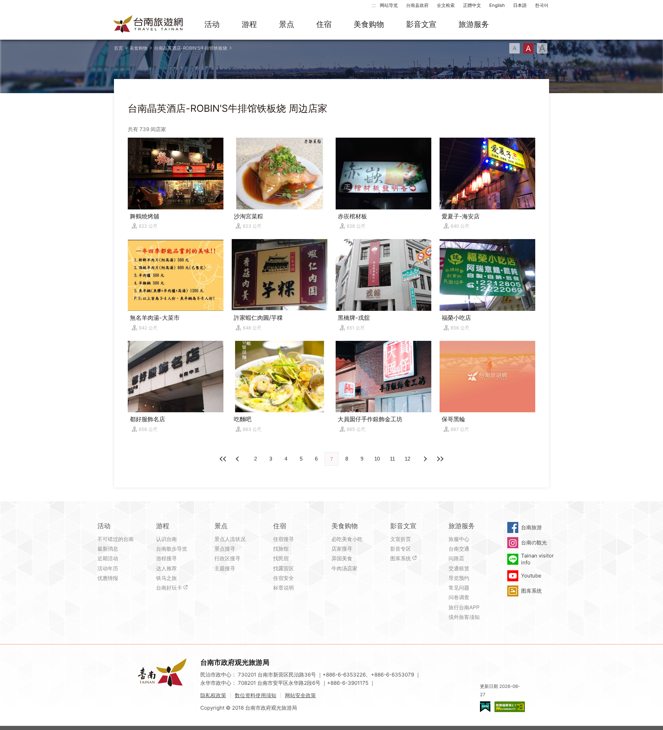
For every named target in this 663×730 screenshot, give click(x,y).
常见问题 (459, 587)
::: (374, 5)
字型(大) (542, 48)
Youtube (531, 575)
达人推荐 (166, 568)
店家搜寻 (342, 548)
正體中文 (472, 5)
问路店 (456, 558)
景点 (286, 24)
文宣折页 (400, 539)
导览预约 (459, 578)
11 (392, 459)
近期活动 (107, 558)
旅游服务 (474, 24)
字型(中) (528, 48)
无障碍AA (509, 706)
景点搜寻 (224, 548)
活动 (212, 24)
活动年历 (107, 568)
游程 (249, 24)
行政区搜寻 (227, 558)
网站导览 (389, 5)
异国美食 (342, 558)
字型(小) (514, 48)
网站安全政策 (300, 695)
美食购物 (369, 24)
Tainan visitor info (537, 559)
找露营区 (283, 568)
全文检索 (446, 5)
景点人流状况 (230, 539)
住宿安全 (283, 578)
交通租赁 (459, 568)
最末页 (440, 459)
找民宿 (281, 558)
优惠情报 (107, 578)
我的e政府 (485, 706)
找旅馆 (281, 548)
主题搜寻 (224, 568)
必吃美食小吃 (347, 539)
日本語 (520, 5)
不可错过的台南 (115, 539)
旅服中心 (459, 539)
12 (407, 459)
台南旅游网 (148, 24)
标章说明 (283, 587)
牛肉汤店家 (344, 568)
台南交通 (459, 548)
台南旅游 (531, 527)
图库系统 (400, 558)
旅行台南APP (464, 607)
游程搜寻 (166, 558)
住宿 (324, 24)
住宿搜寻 (283, 539)
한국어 (541, 5)
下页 (238, 459)
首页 (118, 48)
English (497, 5)
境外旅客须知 (464, 617)
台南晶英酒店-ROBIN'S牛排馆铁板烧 (190, 48)
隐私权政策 (213, 695)
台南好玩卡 (169, 587)
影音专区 (400, 548)
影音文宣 (421, 24)
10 (377, 459)
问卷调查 (459, 597)
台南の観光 (534, 542)
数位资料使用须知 (255, 695)
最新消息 (107, 548)
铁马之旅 (166, 578)
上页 (425, 459)
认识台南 (166, 539)
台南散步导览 (171, 548)
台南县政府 (417, 5)
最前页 (223, 459)
